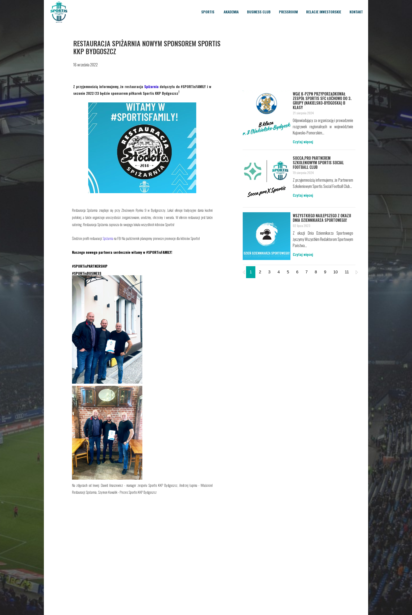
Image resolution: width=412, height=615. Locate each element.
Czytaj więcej (303, 141)
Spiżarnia (108, 238)
